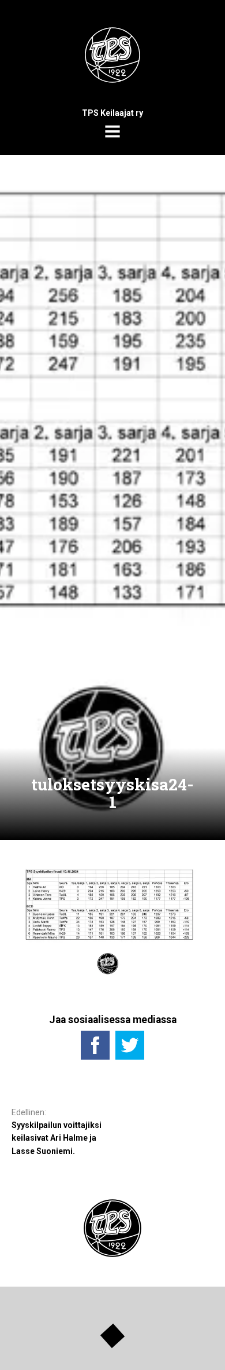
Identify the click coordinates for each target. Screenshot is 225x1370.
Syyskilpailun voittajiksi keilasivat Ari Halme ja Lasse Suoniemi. (57, 1138)
